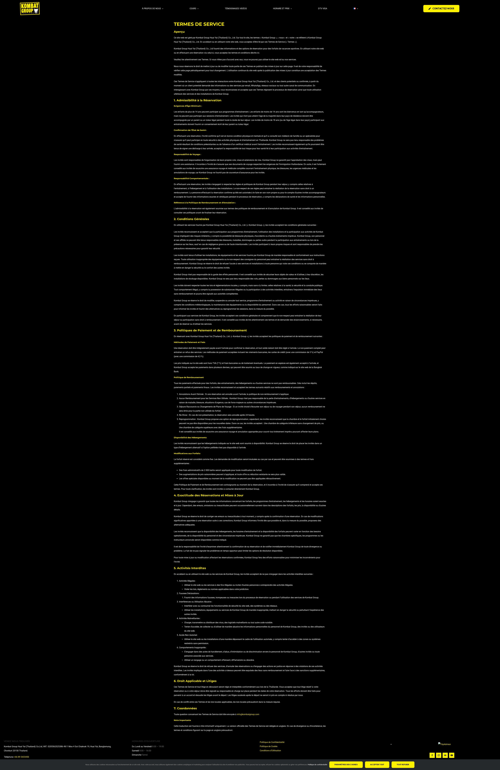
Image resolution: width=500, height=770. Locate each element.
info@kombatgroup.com (248, 714)
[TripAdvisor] (445, 755)
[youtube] (451, 755)
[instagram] (438, 755)
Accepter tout (377, 764)
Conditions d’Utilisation (270, 750)
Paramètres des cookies (346, 764)
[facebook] (432, 755)
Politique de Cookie (268, 746)
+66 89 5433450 (21, 757)
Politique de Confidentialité (272, 742)
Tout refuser (403, 764)
